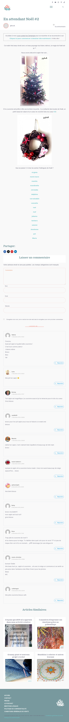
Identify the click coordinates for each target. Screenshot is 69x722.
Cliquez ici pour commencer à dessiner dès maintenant (30, 38)
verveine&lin (34, 199)
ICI (55, 112)
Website (7, 306)
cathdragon (15, 588)
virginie (34, 172)
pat (34, 234)
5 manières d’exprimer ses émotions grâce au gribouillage (50, 633)
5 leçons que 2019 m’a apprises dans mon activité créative (18, 633)
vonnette (34, 203)
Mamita (14, 438)
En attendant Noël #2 (21, 19)
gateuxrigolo (15, 485)
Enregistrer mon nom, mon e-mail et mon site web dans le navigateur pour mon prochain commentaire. (35, 319)
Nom (6, 286)
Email (6, 296)
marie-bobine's (16, 461)
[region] (21, 706)
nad (34, 207)
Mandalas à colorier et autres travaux (50, 667)
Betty (13, 505)
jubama (34, 216)
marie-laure (34, 177)
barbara (35, 220)
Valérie (14, 335)
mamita (34, 181)
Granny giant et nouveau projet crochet (18, 667)
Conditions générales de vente (54, 715)
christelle (34, 190)
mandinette (34, 185)
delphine (34, 194)
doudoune (34, 229)
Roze (13, 531)
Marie (34, 238)
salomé (34, 225)
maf (34, 212)
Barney (14, 392)
